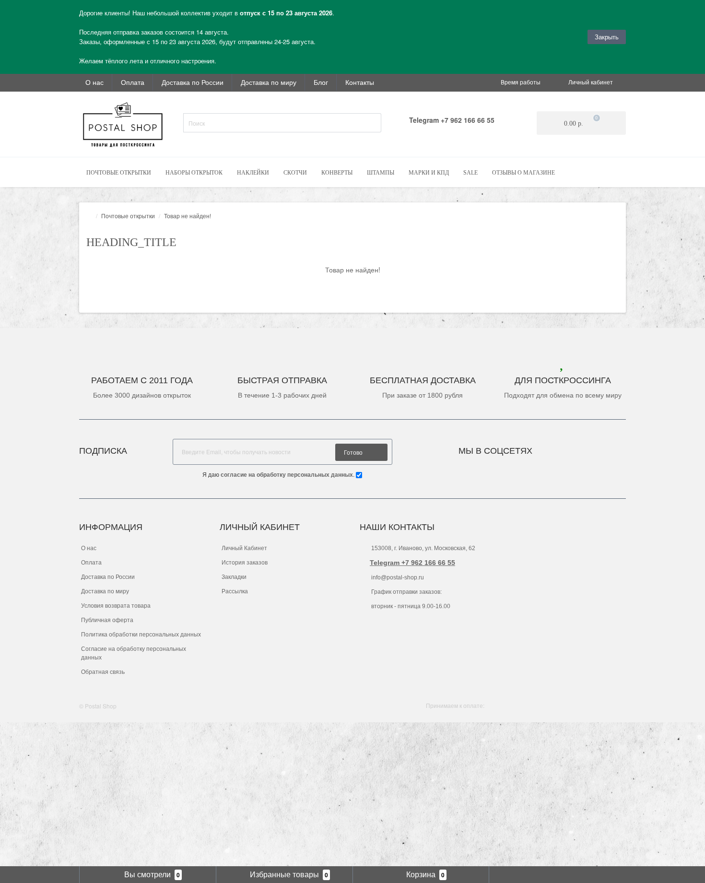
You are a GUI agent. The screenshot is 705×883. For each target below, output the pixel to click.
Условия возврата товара (116, 605)
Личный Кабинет (244, 548)
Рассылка (235, 591)
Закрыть (607, 36)
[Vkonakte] (552, 448)
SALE (470, 172)
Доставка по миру (268, 82)
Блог (321, 82)
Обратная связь (103, 672)
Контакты (359, 82)
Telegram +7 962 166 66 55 (412, 562)
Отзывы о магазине (523, 172)
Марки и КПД (429, 172)
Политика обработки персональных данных (141, 634)
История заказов (245, 562)
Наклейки (253, 172)
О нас (94, 82)
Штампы (380, 172)
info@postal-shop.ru (397, 577)
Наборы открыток (194, 172)
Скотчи (295, 172)
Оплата (132, 82)
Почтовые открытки (118, 172)
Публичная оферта (107, 620)
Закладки (234, 577)
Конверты (336, 172)
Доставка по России (192, 82)
